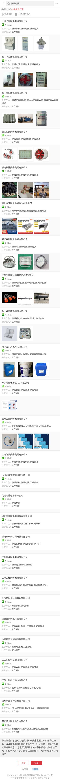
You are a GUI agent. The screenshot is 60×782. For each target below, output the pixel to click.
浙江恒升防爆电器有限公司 (15, 131)
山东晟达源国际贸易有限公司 (16, 639)
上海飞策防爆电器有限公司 (15, 21)
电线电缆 (16, 462)
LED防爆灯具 (29, 318)
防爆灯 (15, 564)
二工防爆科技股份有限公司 (15, 659)
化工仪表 (29, 523)
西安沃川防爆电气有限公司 (15, 721)
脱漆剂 (26, 354)
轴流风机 (16, 605)
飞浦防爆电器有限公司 (12, 495)
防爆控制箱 (26, 139)
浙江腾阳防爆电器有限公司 (15, 92)
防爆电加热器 (18, 282)
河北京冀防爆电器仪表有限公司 (17, 203)
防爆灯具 (34, 28)
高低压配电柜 (18, 523)
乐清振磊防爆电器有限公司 (15, 167)
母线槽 (37, 523)
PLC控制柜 (24, 687)
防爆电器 (25, 28)
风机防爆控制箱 (19, 100)
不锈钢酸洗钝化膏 (38, 354)
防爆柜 (29, 564)
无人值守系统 (18, 708)
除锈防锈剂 (17, 354)
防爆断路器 (28, 544)
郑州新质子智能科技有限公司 (16, 700)
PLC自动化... (30, 708)
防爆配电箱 (17, 318)
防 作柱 (37, 544)
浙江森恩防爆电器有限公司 (15, 239)
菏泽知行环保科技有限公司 (15, 346)
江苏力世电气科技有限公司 (15, 680)
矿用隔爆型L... (18, 426)
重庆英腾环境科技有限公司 (15, 618)
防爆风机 (16, 28)
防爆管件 (40, 318)
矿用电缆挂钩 (32, 426)
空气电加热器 (31, 282)
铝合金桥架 (32, 210)
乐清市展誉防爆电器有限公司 (16, 474)
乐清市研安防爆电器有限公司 (16, 536)
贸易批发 (16, 650)
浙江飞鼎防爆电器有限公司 (15, 56)
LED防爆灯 (17, 585)
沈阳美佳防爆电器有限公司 (15, 557)
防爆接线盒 (35, 64)
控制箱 (15, 687)
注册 (36, 762)
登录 (24, 762)
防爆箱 (15, 246)
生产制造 (16, 31)
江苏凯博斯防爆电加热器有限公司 (18, 275)
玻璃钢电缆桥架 (19, 210)
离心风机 (25, 605)
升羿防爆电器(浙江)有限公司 (15, 382)
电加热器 (42, 282)
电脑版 (35, 769)
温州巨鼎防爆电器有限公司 (15, 418)
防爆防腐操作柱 (41, 585)
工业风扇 (34, 482)
